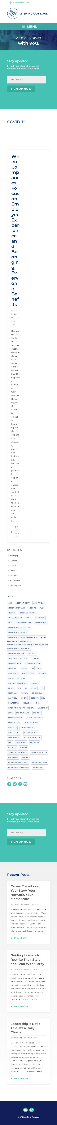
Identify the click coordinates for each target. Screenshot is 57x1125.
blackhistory (41, 623)
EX (26, 688)
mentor (37, 713)
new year (12, 728)
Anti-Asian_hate (15, 618)
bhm (10, 623)
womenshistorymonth (18, 767)
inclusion (27, 703)
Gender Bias (37, 693)
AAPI (10, 603)
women (25, 757)
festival (24, 693)
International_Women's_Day (21, 708)
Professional (15, 580)
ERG (19, 688)
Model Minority (31, 723)
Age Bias (32, 608)
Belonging (14, 555)
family (34, 688)
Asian (28, 618)
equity (11, 688)
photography (26, 728)
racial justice (30, 732)
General (13, 570)
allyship (11, 613)
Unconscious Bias (39, 752)
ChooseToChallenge (17, 658)
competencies (14, 663)
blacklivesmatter (16, 653)
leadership (43, 708)
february (12, 693)
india (38, 703)
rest (10, 742)
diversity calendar (16, 678)
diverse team (28, 673)
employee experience (17, 683)
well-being (13, 757)
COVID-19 (12, 668)
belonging (40, 618)
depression (13, 673)
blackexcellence (23, 623)
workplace (38, 767)
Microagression (15, 718)
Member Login (19, 2)
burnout (32, 653)
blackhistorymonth (17, 633)
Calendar (13, 560)
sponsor (12, 747)
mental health (22, 713)
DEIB (39, 668)
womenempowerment (18, 762)
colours (35, 658)
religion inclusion (32, 737)
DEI (32, 668)
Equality (35, 683)
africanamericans (16, 608)
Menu (29, 26)
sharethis (34, 742)
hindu (24, 698)
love (10, 713)
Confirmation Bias (33, 663)
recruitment (14, 737)
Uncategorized (16, 585)
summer (23, 747)
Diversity (13, 565)
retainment (21, 742)
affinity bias (38, 603)
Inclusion (14, 575)
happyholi (12, 698)
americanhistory (27, 613)
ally (41, 608)
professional (14, 732)
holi (43, 698)
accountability (22, 603)
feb (42, 688)
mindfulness (14, 723)
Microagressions (35, 718)
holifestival (13, 703)
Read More (17, 532)
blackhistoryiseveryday (19, 628)
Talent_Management (17, 752)
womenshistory (39, 762)
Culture (23, 668)
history (33, 698)
